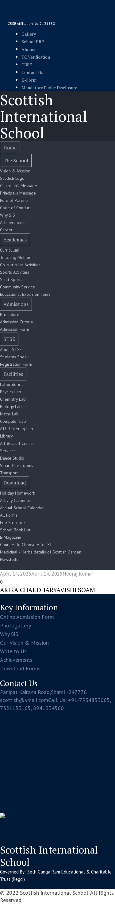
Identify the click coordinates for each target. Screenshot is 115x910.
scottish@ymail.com (24, 700)
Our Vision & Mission (24, 642)
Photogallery (15, 625)
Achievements (16, 659)
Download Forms (20, 668)
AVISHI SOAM (75, 590)
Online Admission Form (27, 616)
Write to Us (13, 651)
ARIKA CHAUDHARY (28, 590)
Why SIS (9, 634)
